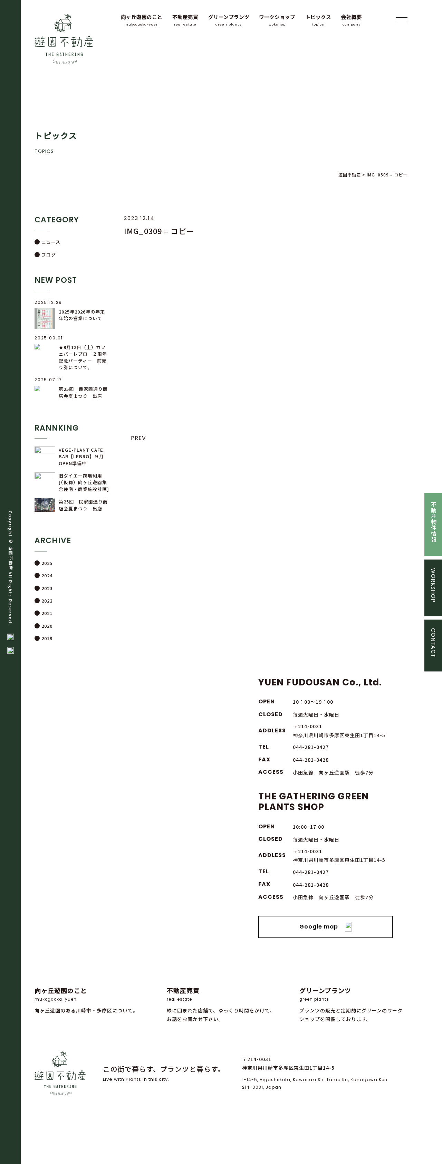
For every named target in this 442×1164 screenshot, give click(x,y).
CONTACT (433, 642)
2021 (46, 613)
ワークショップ (277, 20)
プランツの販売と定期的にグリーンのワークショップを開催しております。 (351, 1004)
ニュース (50, 242)
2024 (46, 575)
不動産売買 (185, 20)
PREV (138, 438)
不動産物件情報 (433, 521)
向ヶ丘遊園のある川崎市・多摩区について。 (86, 1000)
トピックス (318, 20)
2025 (46, 563)
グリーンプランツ (228, 20)
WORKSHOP (433, 585)
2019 (46, 638)
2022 (46, 600)
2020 (46, 626)
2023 (46, 588)
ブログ (48, 254)
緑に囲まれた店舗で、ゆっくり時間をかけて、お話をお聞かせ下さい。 (221, 1004)
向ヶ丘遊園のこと (141, 20)
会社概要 (351, 20)
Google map (318, 927)
